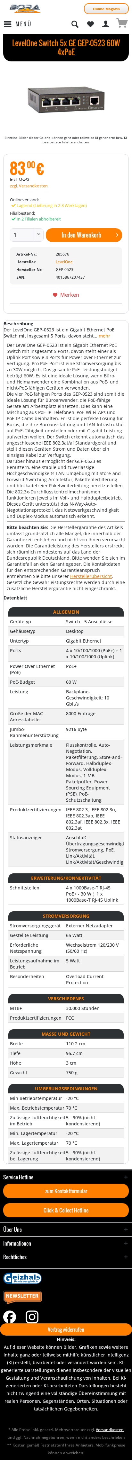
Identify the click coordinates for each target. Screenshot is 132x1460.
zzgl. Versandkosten (29, 186)
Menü (23, 24)
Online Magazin (106, 8)
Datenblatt (15, 598)
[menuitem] (17, 24)
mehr (103, 336)
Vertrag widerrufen (66, 1329)
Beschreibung (18, 323)
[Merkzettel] (90, 24)
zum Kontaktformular (66, 1191)
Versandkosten (110, 1429)
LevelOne (64, 262)
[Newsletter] (66, 1297)
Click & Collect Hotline (66, 1210)
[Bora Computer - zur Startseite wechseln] (25, 8)
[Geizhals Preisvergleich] (66, 1278)
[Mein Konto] (106, 24)
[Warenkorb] (121, 24)
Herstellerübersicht (91, 576)
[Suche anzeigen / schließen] (74, 24)
